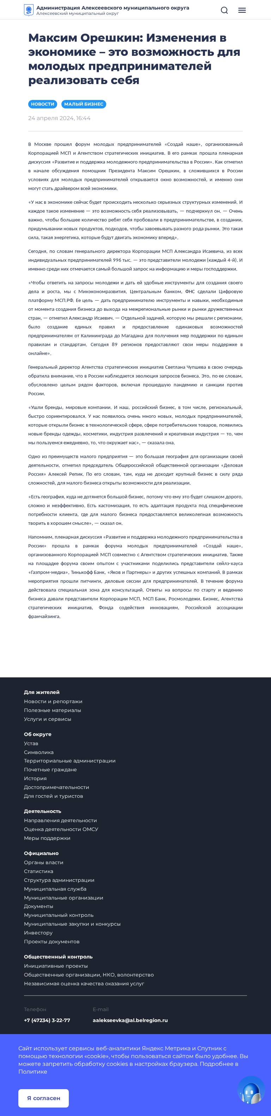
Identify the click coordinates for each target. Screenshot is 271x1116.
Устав (31, 743)
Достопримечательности (56, 787)
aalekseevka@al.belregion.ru (130, 1020)
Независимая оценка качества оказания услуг (84, 983)
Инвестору (38, 933)
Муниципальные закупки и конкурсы (72, 924)
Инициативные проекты (56, 966)
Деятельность (42, 811)
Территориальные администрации (70, 761)
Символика (39, 752)
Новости (42, 104)
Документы (38, 906)
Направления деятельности (60, 820)
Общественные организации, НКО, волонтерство (89, 975)
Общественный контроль (58, 957)
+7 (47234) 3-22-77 (47, 1020)
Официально (41, 853)
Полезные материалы (52, 710)
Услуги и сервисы (47, 719)
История (35, 778)
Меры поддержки (47, 838)
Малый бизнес (83, 104)
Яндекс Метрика (166, 1048)
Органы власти (44, 862)
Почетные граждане (50, 769)
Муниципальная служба (55, 889)
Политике (32, 1071)
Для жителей (42, 692)
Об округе (38, 734)
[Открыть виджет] (251, 1090)
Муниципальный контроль (59, 915)
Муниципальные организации (63, 898)
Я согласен (43, 1098)
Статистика (38, 871)
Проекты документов (52, 941)
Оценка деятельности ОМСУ (61, 829)
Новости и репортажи (53, 701)
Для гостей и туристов (53, 796)
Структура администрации (59, 880)
